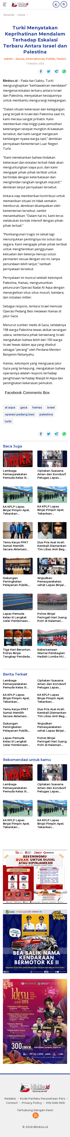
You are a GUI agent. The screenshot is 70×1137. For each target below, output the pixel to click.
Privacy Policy (32, 1103)
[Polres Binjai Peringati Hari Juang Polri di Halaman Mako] (52, 602)
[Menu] (5, 4)
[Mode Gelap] (56, 4)
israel (51, 407)
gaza (23, 407)
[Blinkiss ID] (19, 4)
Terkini (61, 59)
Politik (50, 59)
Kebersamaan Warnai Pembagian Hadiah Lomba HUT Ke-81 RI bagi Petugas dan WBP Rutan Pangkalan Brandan (51, 653)
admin (8, 59)
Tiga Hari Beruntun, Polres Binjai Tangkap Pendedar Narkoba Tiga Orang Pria (17, 653)
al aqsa (10, 407)
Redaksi (10, 1098)
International (34, 59)
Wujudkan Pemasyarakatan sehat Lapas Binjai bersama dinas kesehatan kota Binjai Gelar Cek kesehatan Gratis (50, 581)
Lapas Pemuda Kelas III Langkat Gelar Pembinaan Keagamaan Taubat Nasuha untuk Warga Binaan (17, 617)
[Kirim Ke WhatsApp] (64, 71)
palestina (46, 414)
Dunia (20, 59)
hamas (37, 407)
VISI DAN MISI (55, 1103)
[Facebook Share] (41, 71)
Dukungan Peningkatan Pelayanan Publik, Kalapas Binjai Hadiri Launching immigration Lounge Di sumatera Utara (17, 581)
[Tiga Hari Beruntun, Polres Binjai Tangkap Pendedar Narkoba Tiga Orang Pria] (18, 637)
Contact (12, 1103)
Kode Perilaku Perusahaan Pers (42, 1098)
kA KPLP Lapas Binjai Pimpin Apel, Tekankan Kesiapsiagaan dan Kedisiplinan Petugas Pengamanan (17, 510)
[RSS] (35, 1115)
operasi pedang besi (19, 414)
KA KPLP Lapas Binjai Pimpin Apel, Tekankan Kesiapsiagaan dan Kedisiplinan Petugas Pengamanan (51, 510)
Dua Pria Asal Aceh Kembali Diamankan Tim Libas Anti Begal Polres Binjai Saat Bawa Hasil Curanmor (52, 546)
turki (8, 421)
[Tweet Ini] (49, 71)
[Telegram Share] (56, 71)
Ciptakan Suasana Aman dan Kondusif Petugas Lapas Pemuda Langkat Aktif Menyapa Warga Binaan (51, 474)
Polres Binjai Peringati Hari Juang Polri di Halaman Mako (52, 617)
